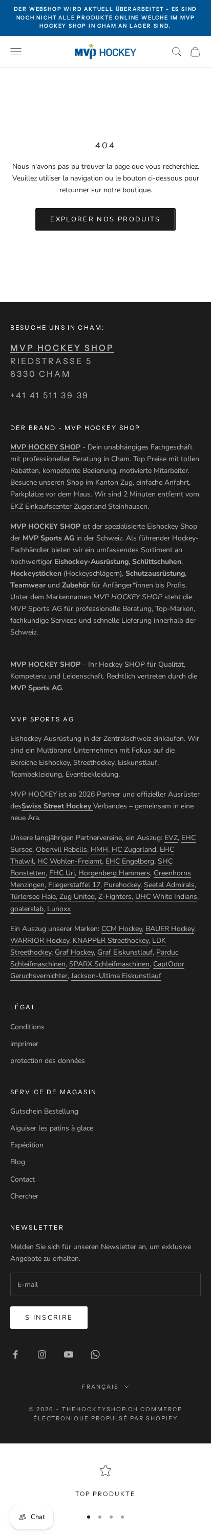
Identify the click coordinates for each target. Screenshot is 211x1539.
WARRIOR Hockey (39, 940)
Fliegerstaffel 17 (74, 885)
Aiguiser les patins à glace (51, 1128)
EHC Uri (62, 873)
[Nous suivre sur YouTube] (69, 1354)
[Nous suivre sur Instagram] (42, 1354)
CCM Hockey (121, 929)
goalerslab (27, 909)
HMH (99, 849)
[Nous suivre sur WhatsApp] (95, 1354)
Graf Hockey (74, 952)
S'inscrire (49, 1317)
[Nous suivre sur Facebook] (15, 1354)
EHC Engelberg (130, 861)
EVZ (171, 838)
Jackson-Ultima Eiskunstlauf (116, 976)
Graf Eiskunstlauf (125, 952)
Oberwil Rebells (61, 849)
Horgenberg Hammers (114, 873)
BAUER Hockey (169, 929)
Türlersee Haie (33, 896)
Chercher (24, 1196)
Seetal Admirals (169, 885)
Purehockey (122, 885)
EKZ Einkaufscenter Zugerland (58, 506)
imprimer (24, 1044)
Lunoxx (59, 909)
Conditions (27, 1027)
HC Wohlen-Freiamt (69, 861)
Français (100, 1386)
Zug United (77, 896)
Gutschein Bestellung (44, 1111)
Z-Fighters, (115, 896)
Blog (17, 1162)
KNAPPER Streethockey (111, 940)
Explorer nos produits (105, 219)
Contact (22, 1179)
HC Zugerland (134, 849)
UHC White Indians (166, 896)
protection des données (47, 1061)
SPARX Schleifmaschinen (109, 964)
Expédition (27, 1145)
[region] (105, 1481)
